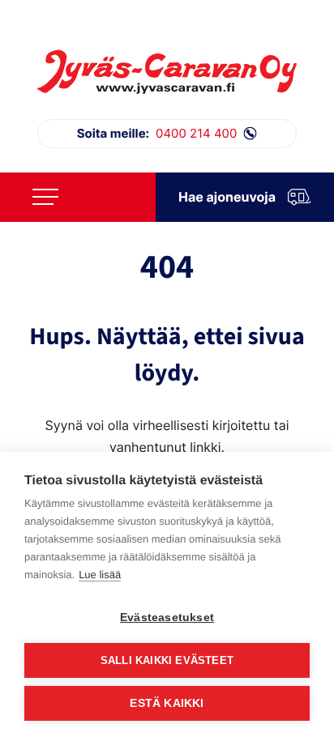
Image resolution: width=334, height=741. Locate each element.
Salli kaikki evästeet (167, 660)
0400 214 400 (157, 133)
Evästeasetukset (167, 617)
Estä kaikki (166, 703)
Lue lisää (100, 575)
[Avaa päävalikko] (45, 197)
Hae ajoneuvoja (227, 197)
